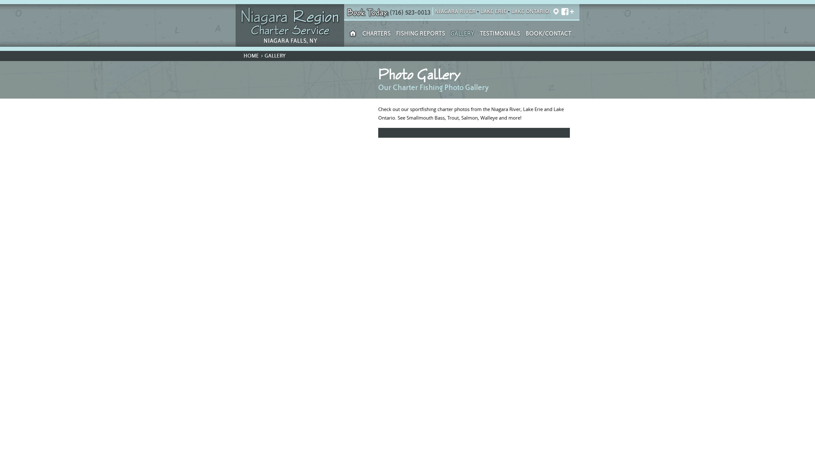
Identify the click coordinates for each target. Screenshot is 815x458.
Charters (376, 34)
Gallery (462, 34)
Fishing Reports (420, 34)
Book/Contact (548, 34)
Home (251, 55)
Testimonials (500, 34)
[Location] (556, 12)
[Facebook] (564, 12)
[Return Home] (290, 25)
